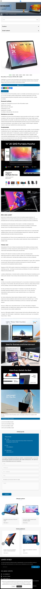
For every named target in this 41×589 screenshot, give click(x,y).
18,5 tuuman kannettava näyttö (8, 427)
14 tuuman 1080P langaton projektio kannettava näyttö (30, 520)
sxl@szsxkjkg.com (9, 451)
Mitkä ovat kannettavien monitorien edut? (10, 550)
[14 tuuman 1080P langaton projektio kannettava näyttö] (30, 509)
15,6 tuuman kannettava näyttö (8, 423)
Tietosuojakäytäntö (27, 584)
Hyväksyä (19, 586)
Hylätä (13, 586)
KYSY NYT (35, 567)
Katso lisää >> (6, 522)
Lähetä (7, 494)
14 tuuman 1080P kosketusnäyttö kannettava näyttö (10, 520)
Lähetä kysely (21, 85)
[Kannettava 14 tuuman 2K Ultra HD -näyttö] (20, 54)
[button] (3, 513)
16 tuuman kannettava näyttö (7, 425)
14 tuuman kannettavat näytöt (7, 421)
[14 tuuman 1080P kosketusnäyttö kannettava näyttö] (10, 509)
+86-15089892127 (9, 446)
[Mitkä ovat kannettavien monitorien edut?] (10, 539)
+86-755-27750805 (6, 576)
